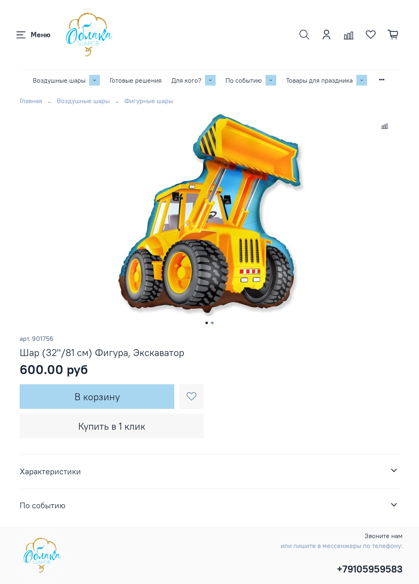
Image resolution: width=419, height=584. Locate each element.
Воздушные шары (59, 80)
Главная (31, 101)
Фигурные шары (148, 101)
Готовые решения (136, 80)
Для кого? (186, 80)
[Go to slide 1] (206, 323)
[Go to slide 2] (212, 323)
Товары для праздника (319, 80)
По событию (243, 80)
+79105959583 (370, 569)
